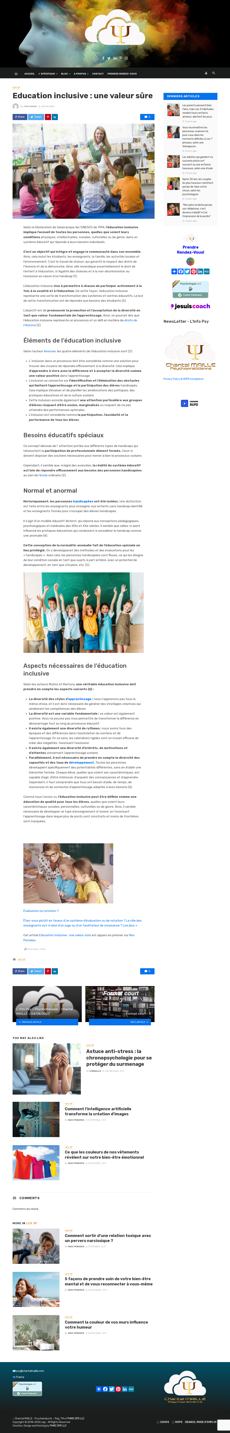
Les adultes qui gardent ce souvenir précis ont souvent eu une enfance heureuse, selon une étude (197, 163)
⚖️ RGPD (177, 1422)
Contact (98, 73)
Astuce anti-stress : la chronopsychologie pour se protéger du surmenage (119, 1057)
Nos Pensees (76, 1120)
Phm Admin (30, 106)
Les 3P (16, 87)
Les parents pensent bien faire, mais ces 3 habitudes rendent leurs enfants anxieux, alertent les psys (198, 111)
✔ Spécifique (46, 73)
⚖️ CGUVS (163, 1422)
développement (81, 762)
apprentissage (79, 699)
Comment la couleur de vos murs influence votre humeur (106, 1324)
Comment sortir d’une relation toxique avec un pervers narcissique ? (108, 1238)
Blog (64, 73)
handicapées (83, 501)
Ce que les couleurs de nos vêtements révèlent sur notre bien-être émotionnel (104, 1154)
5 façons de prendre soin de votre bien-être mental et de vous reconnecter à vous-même (109, 1281)
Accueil (29, 73)
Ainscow (50, 351)
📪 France (18, 1377)
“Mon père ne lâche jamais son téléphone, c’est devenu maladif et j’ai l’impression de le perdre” (197, 210)
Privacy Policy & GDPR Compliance (184, 379)
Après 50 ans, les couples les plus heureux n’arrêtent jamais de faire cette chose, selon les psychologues (197, 187)
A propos (80, 73)
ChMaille (95, 1071)
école (44, 475)
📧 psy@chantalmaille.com (28, 1371)
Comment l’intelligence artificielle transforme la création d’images (98, 1111)
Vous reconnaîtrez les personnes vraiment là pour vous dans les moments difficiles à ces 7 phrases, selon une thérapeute (197, 137)
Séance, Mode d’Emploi (200, 1422)
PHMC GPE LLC (76, 1418)
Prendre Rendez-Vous (122, 73)
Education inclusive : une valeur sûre (65, 935)
